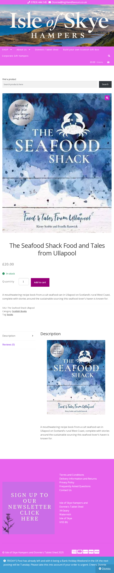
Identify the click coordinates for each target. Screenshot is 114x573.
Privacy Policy (66, 482)
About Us (22, 49)
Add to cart (40, 282)
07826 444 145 (39, 2)
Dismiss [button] (106, 568)
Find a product (9, 79)
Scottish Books (19, 311)
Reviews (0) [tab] (8, 344)
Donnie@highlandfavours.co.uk (69, 2)
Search (105, 84)
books (10, 314)
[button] (107, 97)
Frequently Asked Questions (75, 486)
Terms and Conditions (71, 474)
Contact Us (65, 490)
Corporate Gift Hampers (15, 55)
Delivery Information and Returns (78, 478)
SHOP (5, 49)
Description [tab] (8, 335)
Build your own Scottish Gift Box (81, 49)
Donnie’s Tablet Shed (46, 49)
